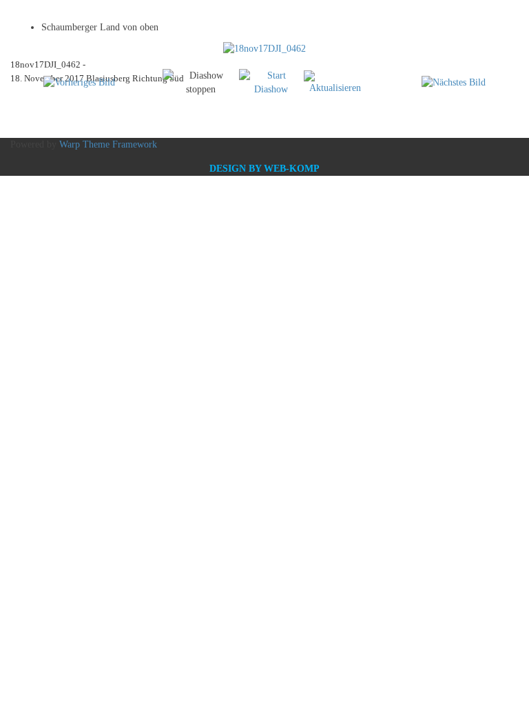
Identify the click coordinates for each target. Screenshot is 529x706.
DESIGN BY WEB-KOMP (264, 168)
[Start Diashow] (271, 82)
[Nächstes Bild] (454, 82)
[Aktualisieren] (335, 82)
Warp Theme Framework (108, 144)
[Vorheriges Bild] (79, 82)
